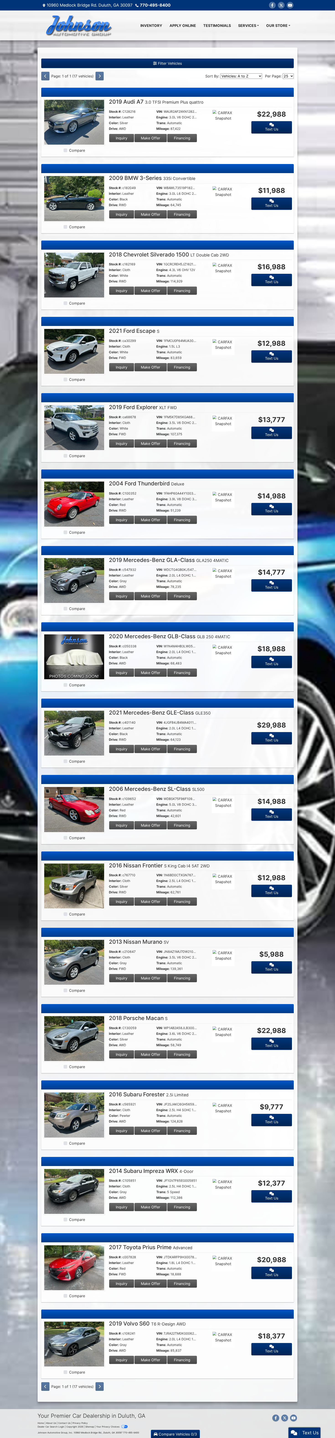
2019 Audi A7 (156, 101)
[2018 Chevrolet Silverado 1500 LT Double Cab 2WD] (74, 274)
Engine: (162, 117)
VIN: (159, 111)
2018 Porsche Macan (138, 1018)
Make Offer (150, 138)
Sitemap (89, 1426)
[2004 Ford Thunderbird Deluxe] (74, 503)
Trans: (161, 123)
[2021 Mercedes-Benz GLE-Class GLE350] (74, 733)
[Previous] (45, 76)
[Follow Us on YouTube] (290, 5)
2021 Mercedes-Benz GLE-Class (160, 712)
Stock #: (115, 111)
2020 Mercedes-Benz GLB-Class (169, 636)
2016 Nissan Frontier (159, 865)
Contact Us (64, 1423)
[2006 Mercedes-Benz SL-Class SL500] (74, 809)
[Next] (99, 76)
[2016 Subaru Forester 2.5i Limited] (74, 1114)
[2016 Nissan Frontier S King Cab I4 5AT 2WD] (74, 885)
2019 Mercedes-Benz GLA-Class (169, 560)
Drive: (113, 129)
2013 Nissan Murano (139, 941)
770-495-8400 (155, 5)
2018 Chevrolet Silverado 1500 (169, 254)
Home (41, 1423)
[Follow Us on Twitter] (281, 5)
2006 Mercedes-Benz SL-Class (156, 789)
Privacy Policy (80, 1423)
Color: (114, 123)
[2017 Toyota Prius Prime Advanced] (74, 1267)
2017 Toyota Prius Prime (150, 1247)
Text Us (271, 129)
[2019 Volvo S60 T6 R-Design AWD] (74, 1343)
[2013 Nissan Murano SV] (74, 962)
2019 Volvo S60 (147, 1323)
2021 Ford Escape (134, 331)
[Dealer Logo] (79, 25)
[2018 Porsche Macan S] (74, 1038)
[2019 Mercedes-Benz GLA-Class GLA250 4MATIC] (74, 580)
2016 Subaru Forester (148, 1094)
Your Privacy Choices (108, 1426)
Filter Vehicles (169, 63)
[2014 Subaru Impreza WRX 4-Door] (74, 1191)
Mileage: (163, 129)
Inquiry (121, 138)
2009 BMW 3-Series (152, 178)
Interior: (115, 117)
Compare (77, 150)
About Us (51, 1423)
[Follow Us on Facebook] (272, 5)
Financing (182, 138)
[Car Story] (236, 194)
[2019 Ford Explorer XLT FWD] (74, 427)
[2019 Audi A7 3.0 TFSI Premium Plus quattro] (74, 122)
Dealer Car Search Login (51, 1426)
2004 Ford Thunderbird (146, 483)
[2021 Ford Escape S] (74, 351)
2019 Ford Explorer (143, 407)
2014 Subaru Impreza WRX (151, 1171)
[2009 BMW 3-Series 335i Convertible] (74, 198)
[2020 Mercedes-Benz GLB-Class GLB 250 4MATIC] (74, 656)
